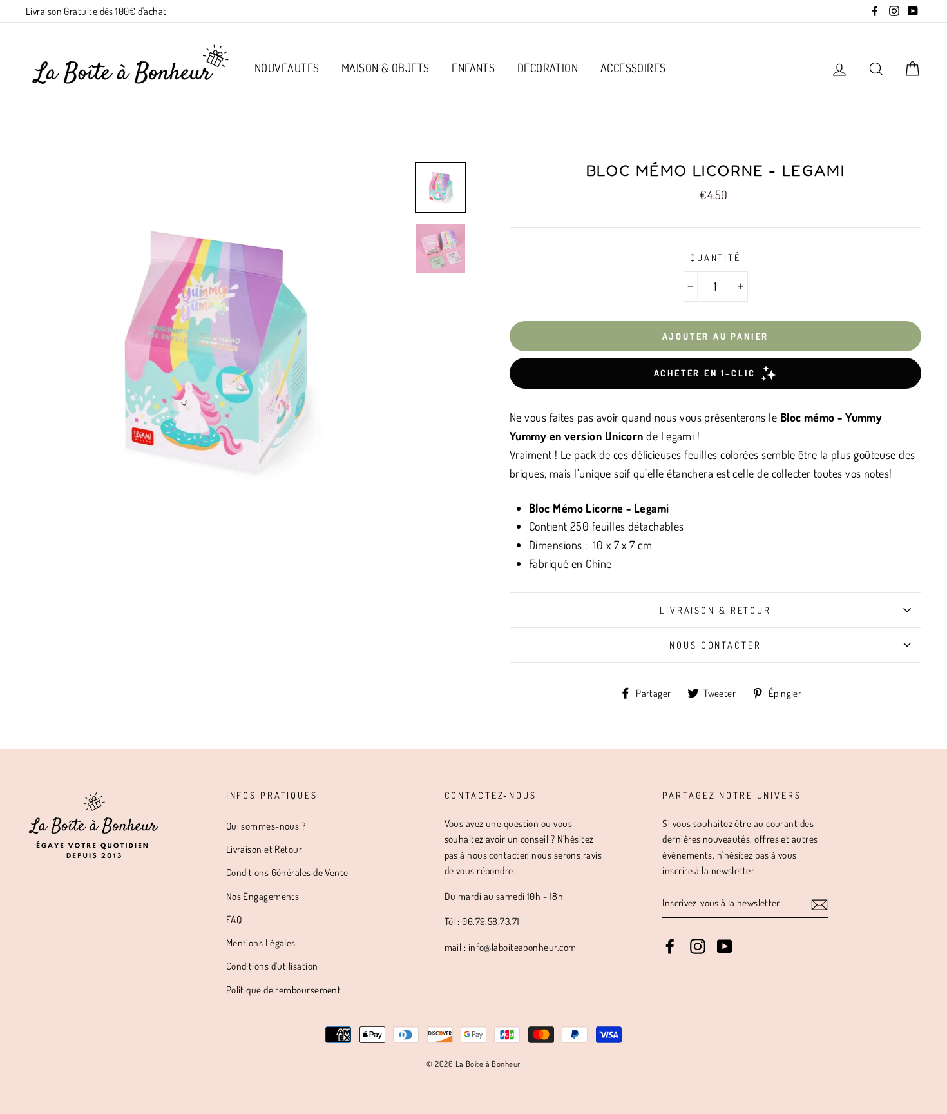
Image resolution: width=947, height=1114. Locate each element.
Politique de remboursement (283, 989)
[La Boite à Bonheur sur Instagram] (697, 945)
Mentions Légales (261, 942)
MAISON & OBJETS (385, 68)
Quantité (715, 257)
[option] (215, 352)
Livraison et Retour (264, 849)
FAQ (234, 919)
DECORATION (548, 68)
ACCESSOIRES (633, 68)
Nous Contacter (715, 644)
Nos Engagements (263, 896)
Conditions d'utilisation (272, 965)
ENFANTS (473, 68)
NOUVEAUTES (287, 68)
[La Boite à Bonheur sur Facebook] (670, 945)
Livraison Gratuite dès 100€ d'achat (96, 11)
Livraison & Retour (715, 610)
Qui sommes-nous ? (266, 825)
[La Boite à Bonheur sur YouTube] (724, 945)
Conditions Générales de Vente (287, 872)
